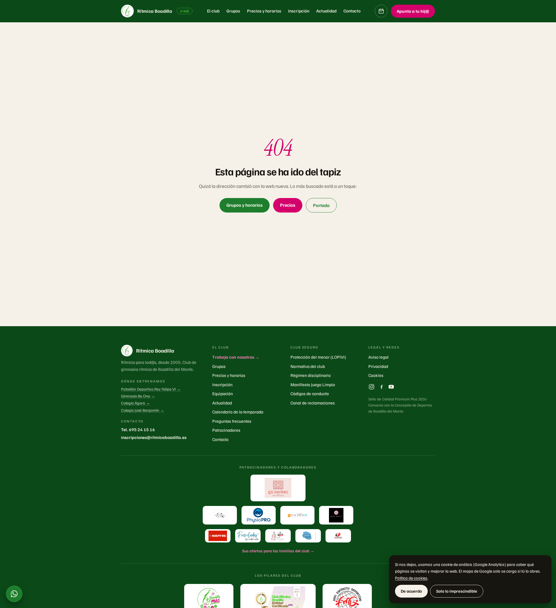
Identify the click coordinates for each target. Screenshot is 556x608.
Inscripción (298, 10)
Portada (321, 205)
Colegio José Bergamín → (142, 410)
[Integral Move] (278, 535)
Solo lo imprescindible (456, 591)
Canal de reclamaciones (312, 402)
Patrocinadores (226, 430)
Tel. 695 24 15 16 (138, 429)
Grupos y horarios (244, 205)
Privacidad (378, 366)
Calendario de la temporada (237, 411)
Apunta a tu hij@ (413, 11)
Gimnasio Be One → (138, 395)
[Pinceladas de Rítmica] (248, 535)
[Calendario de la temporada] (381, 11)
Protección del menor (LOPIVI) (318, 357)
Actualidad (326, 10)
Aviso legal (378, 357)
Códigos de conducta (309, 393)
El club (213, 10)
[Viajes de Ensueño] (308, 535)
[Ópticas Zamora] (220, 515)
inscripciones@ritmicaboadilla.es (153, 437)
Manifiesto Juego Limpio (312, 384)
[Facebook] (381, 387)
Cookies (375, 375)
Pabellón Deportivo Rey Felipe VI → (151, 388)
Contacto (352, 10)
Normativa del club (307, 366)
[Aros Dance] (336, 515)
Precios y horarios (264, 10)
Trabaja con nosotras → (235, 357)
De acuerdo (411, 591)
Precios (287, 205)
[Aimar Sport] (338, 535)
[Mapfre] (218, 535)
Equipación (222, 393)
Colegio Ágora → (135, 402)
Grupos (233, 10)
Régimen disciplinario (310, 375)
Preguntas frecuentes (231, 421)
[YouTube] (391, 387)
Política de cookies (411, 577)
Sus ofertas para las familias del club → (278, 550)
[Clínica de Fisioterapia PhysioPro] (259, 515)
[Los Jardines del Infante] (278, 488)
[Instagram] (371, 387)
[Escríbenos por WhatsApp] (14, 593)
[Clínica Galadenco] (297, 515)
